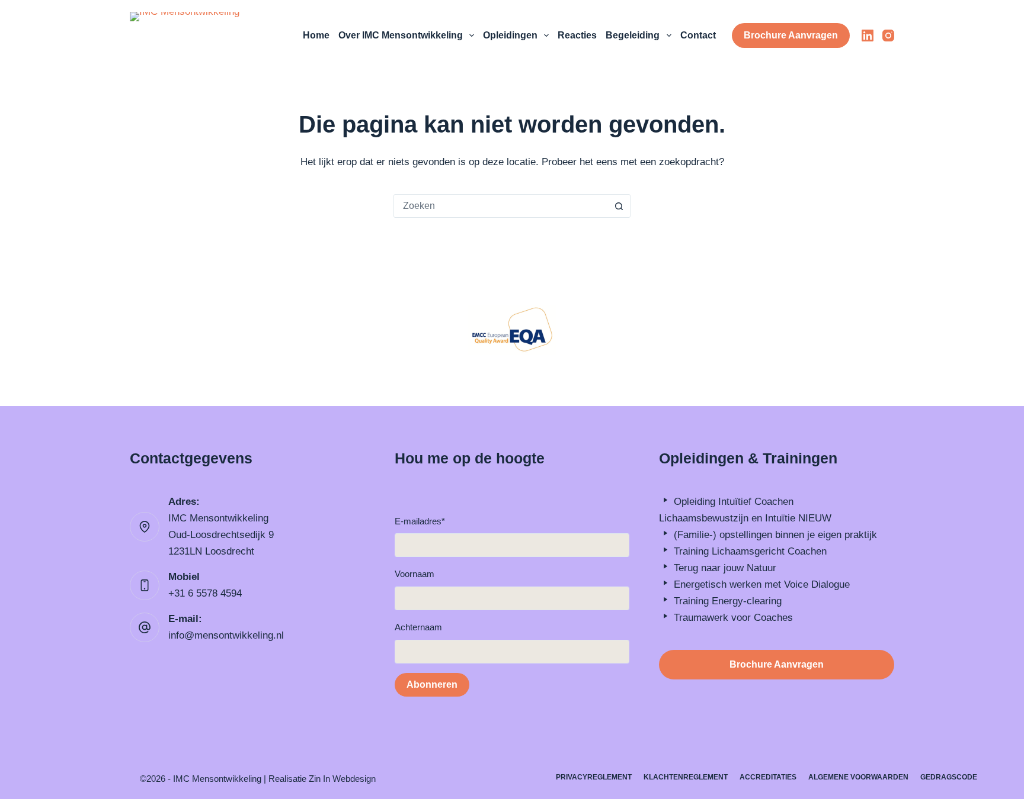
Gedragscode (948, 777)
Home (316, 35)
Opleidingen (510, 35)
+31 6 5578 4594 (205, 593)
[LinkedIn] (867, 35)
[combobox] (500, 206)
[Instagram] (888, 35)
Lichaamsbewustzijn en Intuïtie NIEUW (745, 518)
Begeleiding (633, 35)
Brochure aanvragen (791, 35)
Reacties (577, 35)
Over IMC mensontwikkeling (400, 35)
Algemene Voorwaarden (858, 777)
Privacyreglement (594, 777)
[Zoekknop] (618, 206)
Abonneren (432, 684)
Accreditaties (768, 777)
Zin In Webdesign (342, 779)
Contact (698, 35)
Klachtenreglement (686, 777)
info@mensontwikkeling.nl (226, 635)
